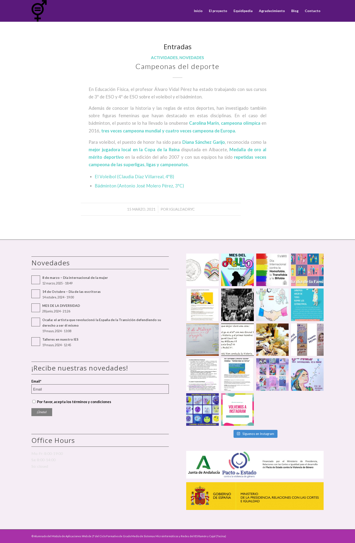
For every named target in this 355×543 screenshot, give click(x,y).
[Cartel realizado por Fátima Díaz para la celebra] (307, 374)
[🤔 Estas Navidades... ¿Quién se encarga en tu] (272, 339)
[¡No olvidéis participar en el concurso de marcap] (202, 374)
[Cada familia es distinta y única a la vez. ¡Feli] (307, 270)
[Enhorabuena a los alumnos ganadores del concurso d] (272, 305)
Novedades (191, 57)
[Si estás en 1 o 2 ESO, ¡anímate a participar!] (237, 374)
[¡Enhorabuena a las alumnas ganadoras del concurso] (307, 339)
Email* (36, 381)
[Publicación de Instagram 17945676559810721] (202, 305)
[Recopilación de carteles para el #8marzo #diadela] (272, 374)
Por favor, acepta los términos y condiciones (74, 401)
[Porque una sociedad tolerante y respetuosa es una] (237, 270)
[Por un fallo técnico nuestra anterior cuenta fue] (237, 409)
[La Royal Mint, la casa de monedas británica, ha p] (202, 270)
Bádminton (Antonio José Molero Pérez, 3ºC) (139, 185)
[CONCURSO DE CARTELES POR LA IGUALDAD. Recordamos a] (202, 339)
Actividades (164, 57)
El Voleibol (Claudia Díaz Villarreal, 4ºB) (134, 176)
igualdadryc (182, 209)
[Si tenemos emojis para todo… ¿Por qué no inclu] (202, 409)
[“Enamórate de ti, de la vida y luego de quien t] (237, 305)
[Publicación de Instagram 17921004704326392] (307, 305)
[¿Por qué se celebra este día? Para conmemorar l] (272, 270)
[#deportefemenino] (237, 339)
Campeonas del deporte (177, 66)
